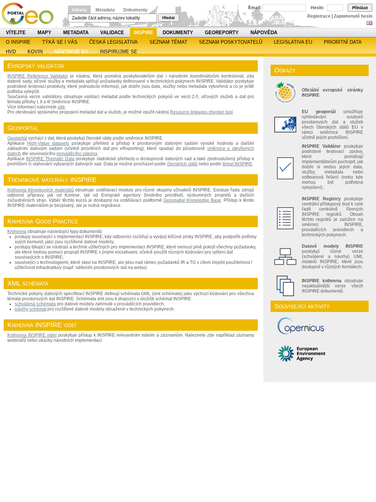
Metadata (105, 9)
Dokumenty (135, 9)
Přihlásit (360, 8)
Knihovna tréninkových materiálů (40, 190)
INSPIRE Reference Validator (37, 76)
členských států (182, 163)
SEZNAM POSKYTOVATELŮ (230, 42)
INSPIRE (143, 32)
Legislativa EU (293, 42)
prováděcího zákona (77, 153)
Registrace (318, 16)
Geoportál (17, 138)
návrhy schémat (30, 309)
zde (61, 107)
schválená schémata (35, 303)
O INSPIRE (18, 42)
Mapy (44, 32)
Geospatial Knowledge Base (192, 200)
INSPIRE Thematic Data (50, 158)
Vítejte (16, 32)
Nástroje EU (71, 51)
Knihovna (16, 231)
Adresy (79, 9)
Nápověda (263, 32)
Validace (112, 32)
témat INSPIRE (237, 163)
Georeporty (222, 32)
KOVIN (35, 51)
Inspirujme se (118, 51)
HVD (11, 51)
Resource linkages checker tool (201, 112)
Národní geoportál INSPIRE (30, 14)
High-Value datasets (48, 143)
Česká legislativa (113, 42)
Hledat (168, 17)
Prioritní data (343, 42)
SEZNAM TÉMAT (168, 42)
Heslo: (317, 7)
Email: (254, 7)
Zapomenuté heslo (353, 16)
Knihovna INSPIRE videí (32, 335)
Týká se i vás (59, 42)
